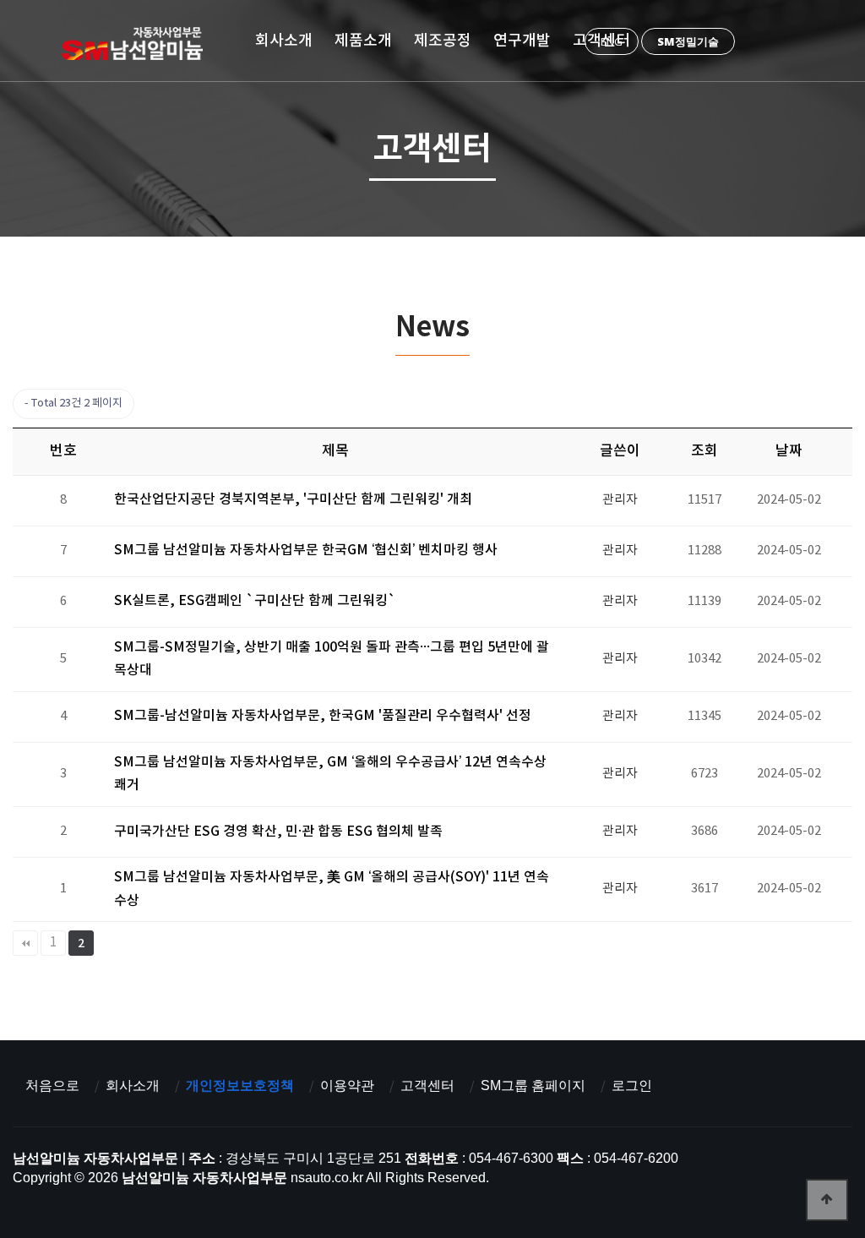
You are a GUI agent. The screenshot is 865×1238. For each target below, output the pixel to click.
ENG (612, 41)
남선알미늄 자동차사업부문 (137, 43)
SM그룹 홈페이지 (533, 1085)
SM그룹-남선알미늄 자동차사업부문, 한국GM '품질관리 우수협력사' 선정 (322, 715)
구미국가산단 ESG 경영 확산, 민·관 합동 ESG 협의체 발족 (278, 831)
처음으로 (52, 1085)
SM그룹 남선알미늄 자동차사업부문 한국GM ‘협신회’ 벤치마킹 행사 (306, 550)
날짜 (788, 451)
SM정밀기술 (688, 41)
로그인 (632, 1085)
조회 (704, 451)
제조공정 (442, 40)
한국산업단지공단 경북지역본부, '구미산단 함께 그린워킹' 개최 (293, 499)
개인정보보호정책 (240, 1085)
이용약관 (347, 1085)
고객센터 (601, 40)
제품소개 (363, 40)
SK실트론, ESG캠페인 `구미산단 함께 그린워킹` (255, 600)
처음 (25, 943)
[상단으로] (827, 1200)
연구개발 (522, 40)
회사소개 (284, 40)
